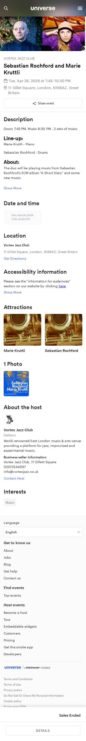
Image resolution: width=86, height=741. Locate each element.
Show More (12, 188)
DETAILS (43, 730)
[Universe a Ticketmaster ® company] (43, 668)
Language (11, 523)
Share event (46, 103)
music (10, 502)
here (62, 286)
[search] (6, 8)
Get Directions (15, 258)
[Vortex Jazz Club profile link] (43, 419)
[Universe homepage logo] (43, 9)
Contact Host (14, 478)
